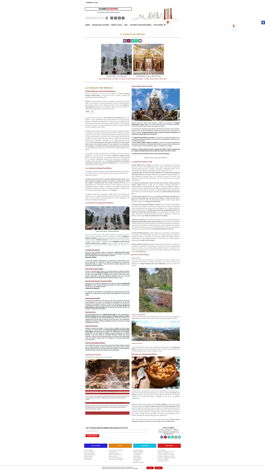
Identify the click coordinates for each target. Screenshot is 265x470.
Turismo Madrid (158, 25)
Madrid (87, 25)
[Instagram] (115, 18)
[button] (263, 22)
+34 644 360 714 (168, 434)
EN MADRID (108, 9)
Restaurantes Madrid (144, 25)
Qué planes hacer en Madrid (100, 25)
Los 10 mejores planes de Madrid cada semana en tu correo (107, 428)
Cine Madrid (133, 25)
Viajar (126, 25)
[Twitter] (132, 41)
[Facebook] (125, 41)
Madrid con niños (116, 25)
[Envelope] (140, 41)
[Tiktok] (119, 18)
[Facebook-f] (123, 18)
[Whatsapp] (136, 41)
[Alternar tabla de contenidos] (91, 112)
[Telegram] (179, 437)
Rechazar (159, 467)
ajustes (136, 468)
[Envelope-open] (111, 18)
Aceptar (150, 467)
